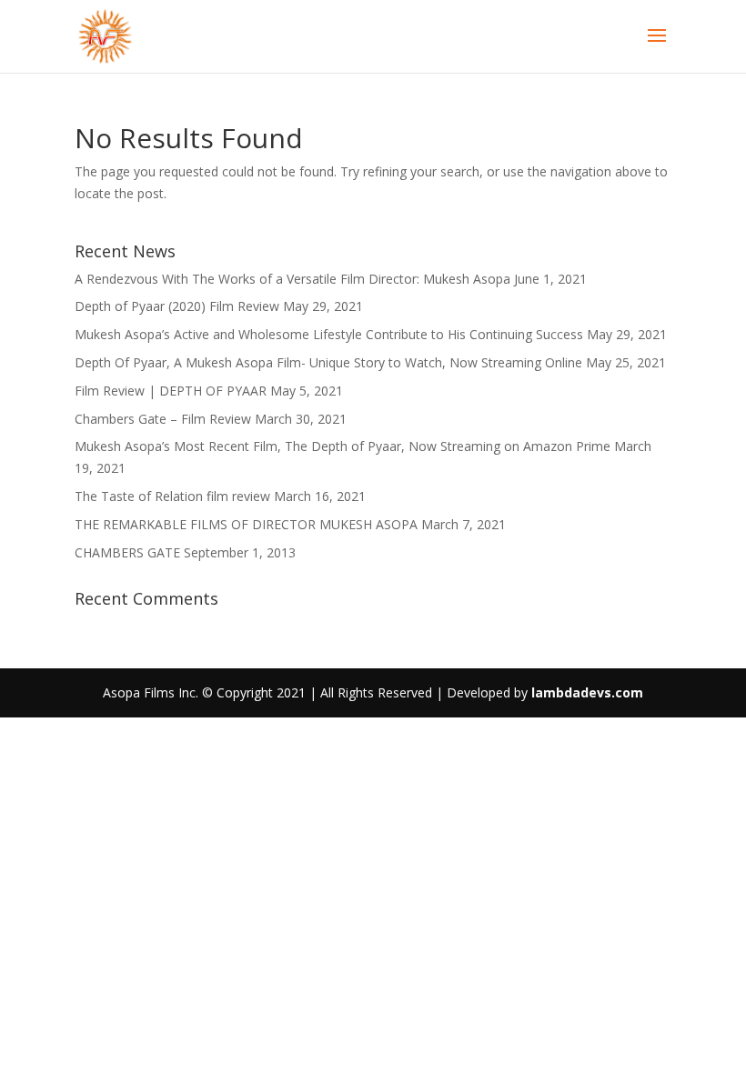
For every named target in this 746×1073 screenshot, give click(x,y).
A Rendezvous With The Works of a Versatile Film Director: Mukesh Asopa (292, 278)
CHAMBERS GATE (127, 552)
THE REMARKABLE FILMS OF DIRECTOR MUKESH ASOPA (246, 524)
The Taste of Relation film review (172, 496)
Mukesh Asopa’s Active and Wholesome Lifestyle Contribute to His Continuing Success (329, 334)
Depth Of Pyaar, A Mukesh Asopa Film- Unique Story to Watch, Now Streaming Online (328, 362)
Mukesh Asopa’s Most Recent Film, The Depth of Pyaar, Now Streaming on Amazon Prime (342, 446)
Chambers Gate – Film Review (163, 418)
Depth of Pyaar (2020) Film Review (177, 306)
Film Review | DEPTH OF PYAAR (171, 390)
